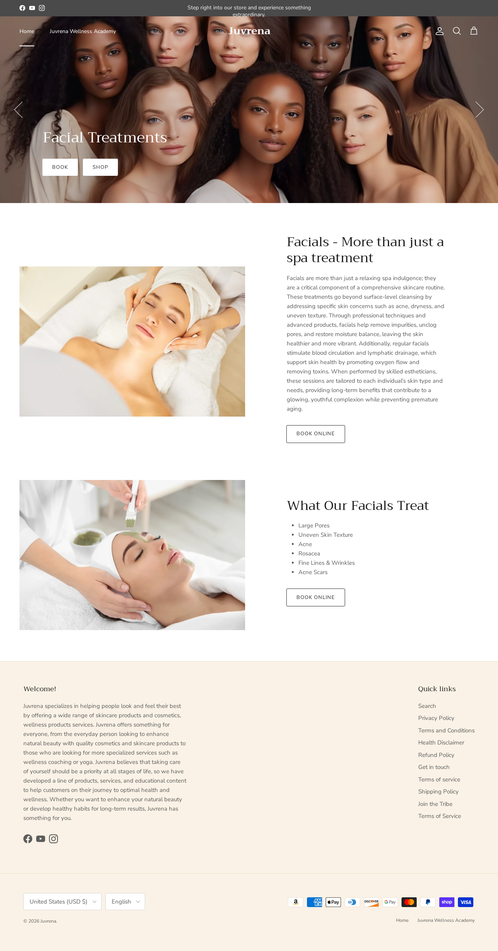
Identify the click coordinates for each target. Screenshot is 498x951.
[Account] (438, 31)
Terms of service (439, 779)
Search (427, 706)
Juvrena (48, 921)
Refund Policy (436, 755)
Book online (315, 433)
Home (26, 31)
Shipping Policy (438, 791)
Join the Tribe (435, 804)
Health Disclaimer (441, 742)
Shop (100, 167)
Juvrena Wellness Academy (83, 31)
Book (60, 167)
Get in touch (434, 767)
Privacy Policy (436, 718)
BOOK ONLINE (315, 597)
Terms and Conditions (446, 730)
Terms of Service (439, 816)
